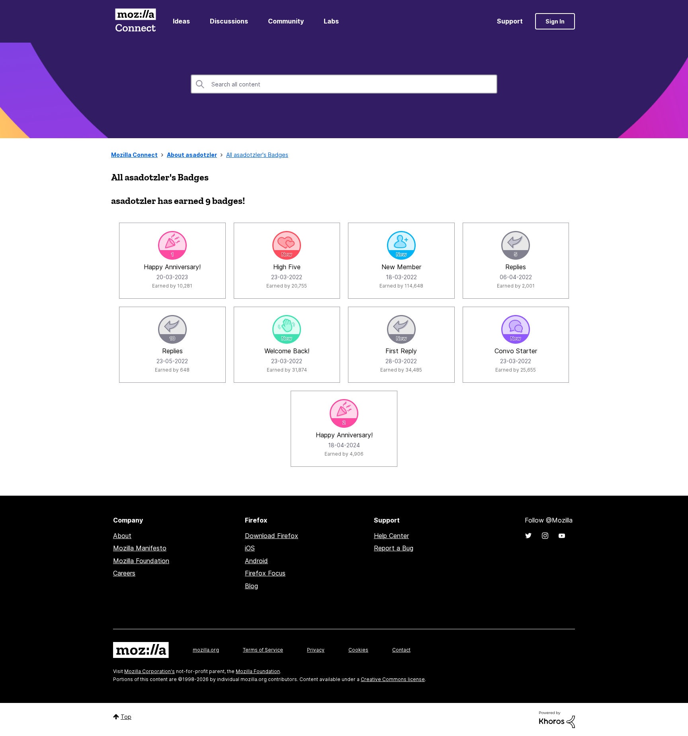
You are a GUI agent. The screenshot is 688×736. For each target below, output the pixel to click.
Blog (251, 586)
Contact (401, 650)
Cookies (358, 650)
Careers (124, 573)
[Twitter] (528, 535)
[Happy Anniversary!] (172, 245)
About (122, 536)
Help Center (391, 536)
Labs (331, 21)
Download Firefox (271, 536)
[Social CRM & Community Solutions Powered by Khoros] (557, 719)
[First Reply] (401, 329)
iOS (250, 548)
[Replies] (515, 245)
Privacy (315, 650)
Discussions (229, 21)
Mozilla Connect (135, 21)
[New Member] (401, 245)
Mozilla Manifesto (139, 548)
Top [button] (126, 716)
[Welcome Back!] (286, 329)
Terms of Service (263, 650)
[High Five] (286, 245)
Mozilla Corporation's (149, 671)
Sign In (555, 21)
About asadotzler (192, 154)
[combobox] (344, 84)
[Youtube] (561, 535)
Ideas (181, 21)
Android (256, 561)
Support (510, 21)
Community (286, 21)
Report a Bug (393, 548)
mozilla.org (206, 650)
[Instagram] (545, 535)
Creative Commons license (393, 679)
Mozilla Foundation (141, 561)
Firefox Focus (265, 573)
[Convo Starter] (515, 329)
